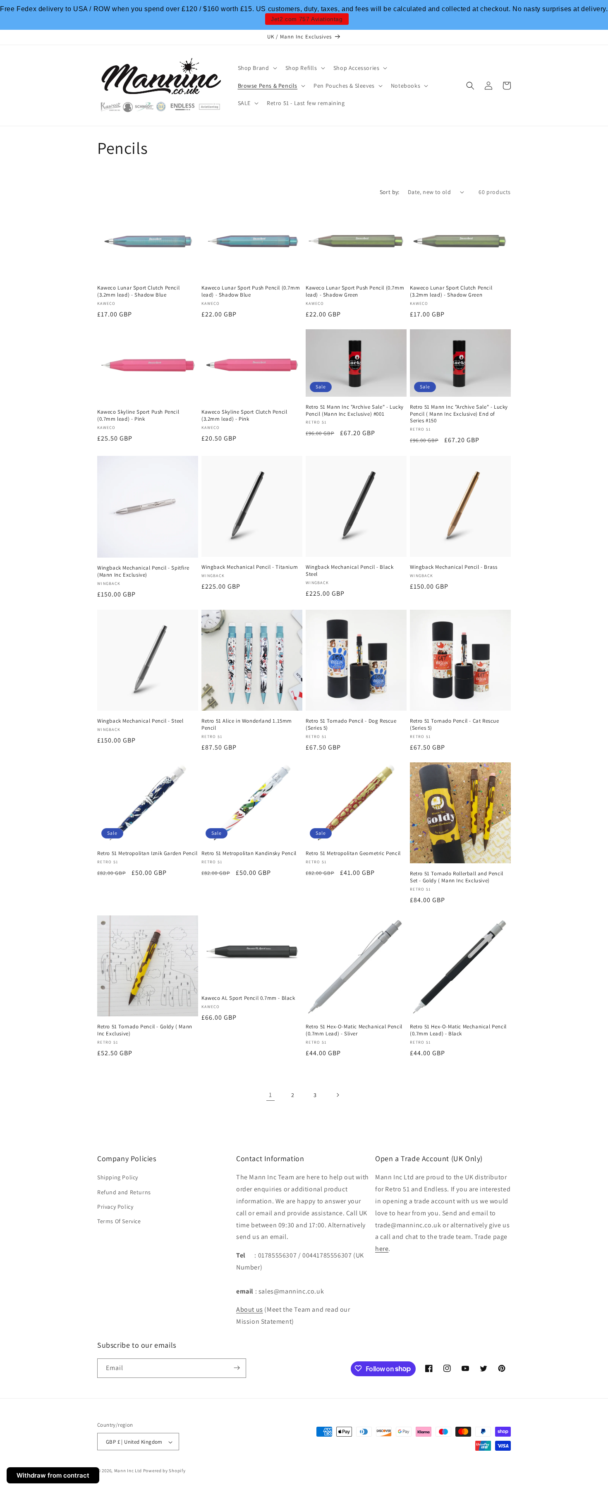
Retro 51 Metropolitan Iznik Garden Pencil (147, 853)
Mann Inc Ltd (128, 1471)
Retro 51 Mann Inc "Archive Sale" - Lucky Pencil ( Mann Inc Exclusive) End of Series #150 (459, 414)
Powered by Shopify (164, 1471)
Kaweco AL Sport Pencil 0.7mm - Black (248, 998)
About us (249, 1309)
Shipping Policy (117, 1177)
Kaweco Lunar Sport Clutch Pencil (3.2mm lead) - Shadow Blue (138, 291)
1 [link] (270, 1094)
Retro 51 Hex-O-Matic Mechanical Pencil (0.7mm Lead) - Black (458, 1030)
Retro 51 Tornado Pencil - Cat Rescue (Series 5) (454, 724)
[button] (256, 68)
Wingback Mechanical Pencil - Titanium (249, 567)
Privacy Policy (115, 1206)
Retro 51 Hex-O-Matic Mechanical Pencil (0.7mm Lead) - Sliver (354, 1030)
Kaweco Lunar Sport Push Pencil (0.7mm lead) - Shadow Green (355, 291)
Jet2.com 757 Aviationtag (306, 19)
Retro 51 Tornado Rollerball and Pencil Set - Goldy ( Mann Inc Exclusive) (456, 877)
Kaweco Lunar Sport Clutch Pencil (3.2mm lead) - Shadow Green (451, 291)
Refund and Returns (124, 1191)
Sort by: (390, 192)
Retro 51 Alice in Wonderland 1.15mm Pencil (246, 724)
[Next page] (337, 1095)
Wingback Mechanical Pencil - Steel (140, 721)
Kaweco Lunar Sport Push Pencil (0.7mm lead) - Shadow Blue (250, 291)
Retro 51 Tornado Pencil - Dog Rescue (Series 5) (351, 724)
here (381, 1248)
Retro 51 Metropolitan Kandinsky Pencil (249, 853)
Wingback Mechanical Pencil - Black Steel (349, 570)
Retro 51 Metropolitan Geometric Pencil (353, 853)
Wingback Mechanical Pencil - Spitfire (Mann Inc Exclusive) (143, 571)
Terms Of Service (119, 1221)
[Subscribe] (236, 1367)
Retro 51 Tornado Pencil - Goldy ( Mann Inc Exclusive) (144, 1030)
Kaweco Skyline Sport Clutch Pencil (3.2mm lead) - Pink (244, 415)
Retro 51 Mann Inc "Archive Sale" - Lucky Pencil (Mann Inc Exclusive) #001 (355, 410)
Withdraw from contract (53, 1475)
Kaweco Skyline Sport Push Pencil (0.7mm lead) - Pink (138, 415)
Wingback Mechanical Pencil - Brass (453, 567)
